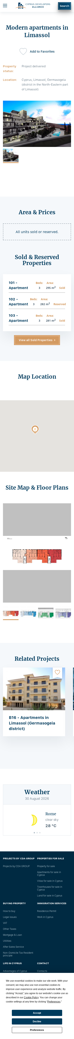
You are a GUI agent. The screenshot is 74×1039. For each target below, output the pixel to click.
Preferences (37, 1030)
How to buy (9, 911)
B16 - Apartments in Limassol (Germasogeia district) (32, 723)
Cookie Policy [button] (31, 997)
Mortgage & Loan (12, 935)
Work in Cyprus (45, 917)
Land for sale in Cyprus (49, 895)
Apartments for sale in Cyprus (49, 873)
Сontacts (42, 971)
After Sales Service (13, 946)
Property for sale (46, 866)
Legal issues (10, 917)
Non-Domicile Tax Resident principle (18, 954)
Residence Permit (46, 911)
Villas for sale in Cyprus (50, 881)
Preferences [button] (53, 1001)
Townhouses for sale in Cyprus (49, 888)
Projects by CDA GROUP (16, 866)
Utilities (7, 941)
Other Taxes (9, 929)
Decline (37, 1021)
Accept (37, 1013)
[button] (35, 430)
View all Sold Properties (35, 340)
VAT (5, 923)
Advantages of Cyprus (15, 971)
